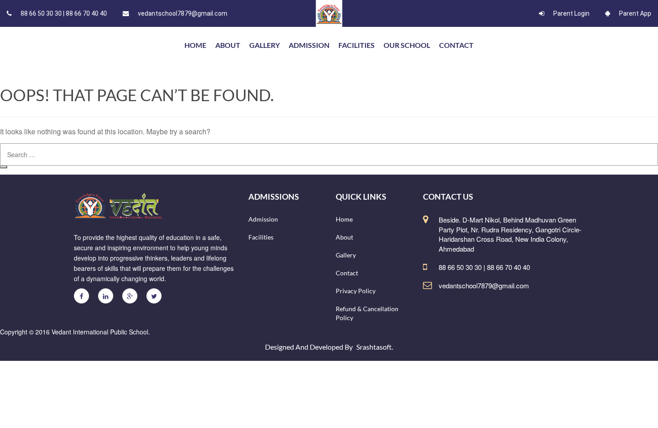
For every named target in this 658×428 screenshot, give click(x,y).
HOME (195, 45)
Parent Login (571, 13)
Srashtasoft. (374, 346)
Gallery (264, 45)
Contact (456, 45)
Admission (309, 45)
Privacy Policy (356, 291)
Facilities (356, 45)
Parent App (635, 13)
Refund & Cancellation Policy (367, 313)
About (227, 45)
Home (344, 219)
